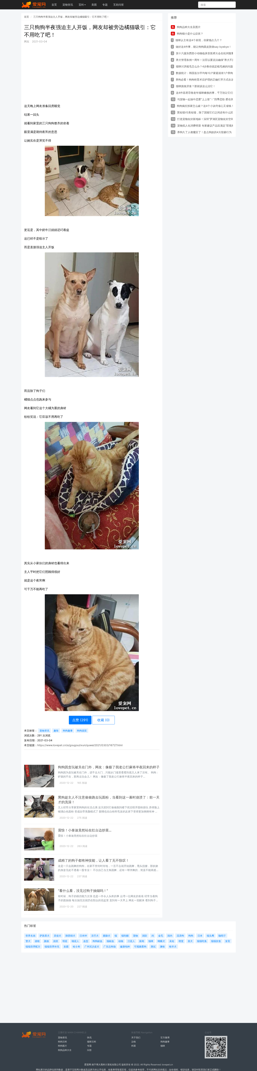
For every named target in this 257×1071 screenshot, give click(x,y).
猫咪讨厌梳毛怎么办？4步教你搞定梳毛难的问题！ (206, 66)
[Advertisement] (92, 73)
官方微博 (165, 1037)
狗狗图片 (62, 1045)
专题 (105, 4)
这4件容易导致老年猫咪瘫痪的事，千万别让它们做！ (207, 92)
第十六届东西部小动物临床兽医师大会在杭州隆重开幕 (207, 53)
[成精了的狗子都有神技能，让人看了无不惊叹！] (39, 869)
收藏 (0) (103, 720)
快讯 (89, 1037)
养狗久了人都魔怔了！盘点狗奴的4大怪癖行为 (204, 132)
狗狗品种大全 (64, 1050)
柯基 (133, 1045)
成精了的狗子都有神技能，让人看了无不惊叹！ (93, 860)
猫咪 (162, 1045)
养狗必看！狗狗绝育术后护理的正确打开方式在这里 (206, 79)
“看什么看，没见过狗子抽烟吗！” (83, 891)
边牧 (133, 1041)
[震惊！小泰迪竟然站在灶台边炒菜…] (39, 839)
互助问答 (118, 4)
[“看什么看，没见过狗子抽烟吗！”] (39, 899)
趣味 (56, 730)
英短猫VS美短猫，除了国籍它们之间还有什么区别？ (207, 112)
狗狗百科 (62, 1041)
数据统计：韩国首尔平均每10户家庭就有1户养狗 (204, 73)
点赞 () (80, 720)
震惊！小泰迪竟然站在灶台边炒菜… (84, 830)
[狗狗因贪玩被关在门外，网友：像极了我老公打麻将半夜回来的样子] (39, 776)
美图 (94, 4)
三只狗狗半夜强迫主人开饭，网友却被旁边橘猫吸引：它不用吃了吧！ (71, 16)
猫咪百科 (91, 1041)
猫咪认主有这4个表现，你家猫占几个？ (199, 40)
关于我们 (135, 1037)
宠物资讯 (67, 4)
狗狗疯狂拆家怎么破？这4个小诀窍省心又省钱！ (205, 105)
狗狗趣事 (68, 730)
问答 (89, 1050)
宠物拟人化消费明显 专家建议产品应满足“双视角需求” (208, 125)
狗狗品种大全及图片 (189, 27)
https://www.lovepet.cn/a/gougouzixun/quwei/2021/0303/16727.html (79, 745)
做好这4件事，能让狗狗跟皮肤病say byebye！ (203, 46)
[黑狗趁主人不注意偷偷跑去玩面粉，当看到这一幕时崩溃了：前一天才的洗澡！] (39, 806)
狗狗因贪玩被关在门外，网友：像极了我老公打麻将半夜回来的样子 (109, 767)
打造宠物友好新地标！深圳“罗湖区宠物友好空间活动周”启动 (212, 119)
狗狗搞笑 (82, 730)
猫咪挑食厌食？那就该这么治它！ (195, 86)
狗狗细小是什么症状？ (190, 33)
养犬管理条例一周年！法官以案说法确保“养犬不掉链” (207, 59)
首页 (54, 4)
